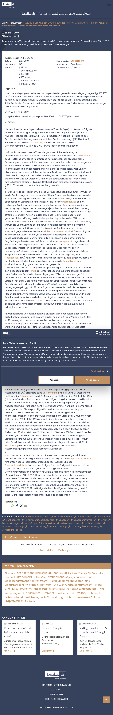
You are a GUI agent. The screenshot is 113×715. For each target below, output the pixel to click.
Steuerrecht (16, 23)
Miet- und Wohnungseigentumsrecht (69, 585)
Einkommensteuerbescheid (39, 520)
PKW (30, 588)
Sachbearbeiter (93, 523)
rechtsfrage (30, 523)
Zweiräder (30, 601)
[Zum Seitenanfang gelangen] (106, 699)
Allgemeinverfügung (38, 516)
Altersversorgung (63, 516)
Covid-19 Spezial (79, 573)
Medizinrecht (37, 585)
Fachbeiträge (39, 577)
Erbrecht (10, 577)
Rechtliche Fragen (68, 588)
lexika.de (5, 23)
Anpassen (54, 380)
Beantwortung (84, 516)
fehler (103, 520)
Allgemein (10, 573)
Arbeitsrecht (25, 573)
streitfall (75, 526)
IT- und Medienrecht (61, 581)
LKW (27, 585)
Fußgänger (69, 577)
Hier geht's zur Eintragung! (56, 550)
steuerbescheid (36, 526)
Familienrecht (55, 577)
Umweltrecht (61, 593)
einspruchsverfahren (85, 520)
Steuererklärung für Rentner (52, 630)
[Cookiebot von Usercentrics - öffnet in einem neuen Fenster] (98, 333)
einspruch (64, 520)
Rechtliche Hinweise (56, 699)
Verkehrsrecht (93, 593)
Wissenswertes (81, 597)
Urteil (71, 593)
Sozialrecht (84, 588)
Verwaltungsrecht (59, 597)
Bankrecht (40, 573)
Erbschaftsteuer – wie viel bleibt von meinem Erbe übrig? (17, 632)
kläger (16, 523)
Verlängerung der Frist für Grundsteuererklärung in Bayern (93, 632)
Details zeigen (97, 371)
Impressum (56, 694)
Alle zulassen (92, 380)
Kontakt (56, 689)
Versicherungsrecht (35, 597)
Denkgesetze (13, 520)
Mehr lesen (9, 651)
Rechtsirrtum (48, 523)
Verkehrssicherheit (14, 597)
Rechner (54, 589)
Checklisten (66, 573)
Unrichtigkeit (91, 526)
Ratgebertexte (41, 588)
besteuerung (103, 516)
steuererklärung (58, 526)
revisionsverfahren (70, 523)
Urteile (79, 593)
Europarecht (24, 577)
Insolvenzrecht (38, 581)
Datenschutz (98, 573)
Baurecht (54, 573)
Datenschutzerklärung (56, 685)
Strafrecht (47, 593)
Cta (89, 573)
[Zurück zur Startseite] (9, 4)
